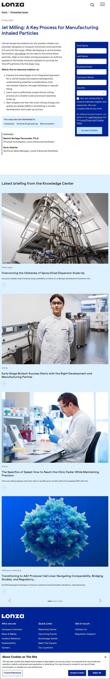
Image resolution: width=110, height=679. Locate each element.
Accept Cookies (77, 673)
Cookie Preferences (12, 673)
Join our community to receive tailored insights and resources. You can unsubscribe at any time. (91, 103)
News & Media (9, 634)
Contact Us (81, 629)
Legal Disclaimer (95, 117)
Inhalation (9, 123)
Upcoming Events (47, 634)
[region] (55, 666)
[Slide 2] (55, 601)
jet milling (20, 53)
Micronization (47, 123)
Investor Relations (11, 638)
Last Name (82, 56)
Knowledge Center (19, 12)
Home (4, 12)
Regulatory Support (85, 634)
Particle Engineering (27, 123)
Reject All (97, 673)
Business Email (84, 66)
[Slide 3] (60, 601)
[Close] (105, 657)
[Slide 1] (50, 601)
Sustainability (9, 643)
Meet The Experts (47, 643)
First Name (82, 45)
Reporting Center (47, 629)
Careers (6, 647)
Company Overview (12, 629)
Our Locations (45, 647)
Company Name (85, 77)
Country (81, 88)
